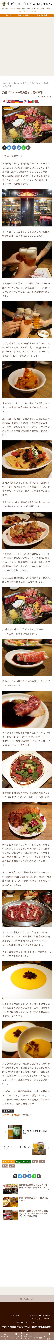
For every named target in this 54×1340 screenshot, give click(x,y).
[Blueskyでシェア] (9, 147)
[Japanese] (4, 100)
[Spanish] (34, 100)
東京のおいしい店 (24, 1162)
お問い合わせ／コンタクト (27, 1322)
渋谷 (42, 1162)
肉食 (6, 1166)
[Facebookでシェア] (14, 147)
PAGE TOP (28, 1298)
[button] (28, 147)
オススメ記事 (14, 1315)
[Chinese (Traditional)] (13, 100)
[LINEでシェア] (23, 147)
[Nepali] (38, 100)
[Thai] (21, 100)
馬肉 (13, 1166)
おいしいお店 (9, 1162)
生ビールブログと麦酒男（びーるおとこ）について (40, 1317)
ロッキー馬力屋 (10, 1114)
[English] (9, 100)
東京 (36, 1162)
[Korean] (26, 100)
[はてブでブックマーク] (19, 147)
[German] (17, 100)
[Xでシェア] (4, 147)
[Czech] (30, 100)
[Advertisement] (27, 47)
